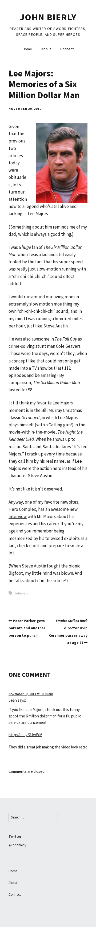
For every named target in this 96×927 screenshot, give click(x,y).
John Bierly (48, 17)
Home (27, 49)
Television (22, 593)
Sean (13, 700)
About (46, 49)
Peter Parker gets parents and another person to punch (27, 628)
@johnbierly (17, 845)
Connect (67, 49)
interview (18, 516)
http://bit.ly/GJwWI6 (25, 734)
